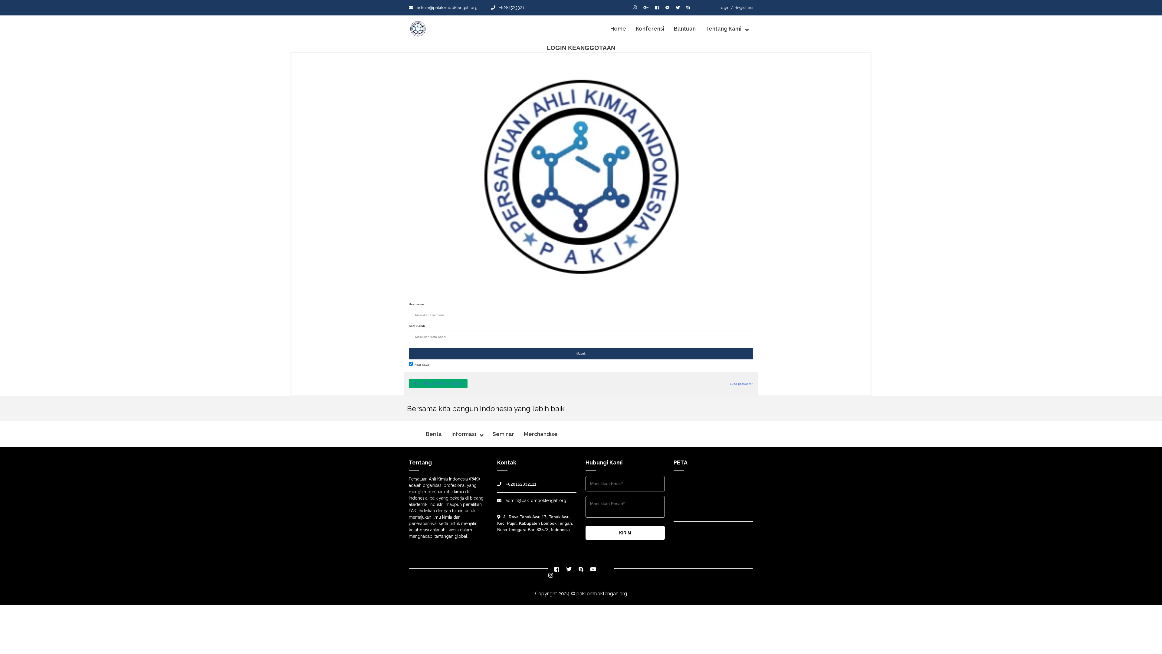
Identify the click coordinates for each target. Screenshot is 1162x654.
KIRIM (625, 532)
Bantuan (685, 28)
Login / (725, 7)
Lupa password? (741, 383)
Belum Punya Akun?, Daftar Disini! (438, 383)
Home (618, 28)
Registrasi (743, 7)
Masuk (581, 353)
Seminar (503, 434)
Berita (434, 434)
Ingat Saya (421, 364)
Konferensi (650, 28)
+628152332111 (513, 7)
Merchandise (541, 434)
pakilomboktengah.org (601, 593)
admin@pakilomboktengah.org (447, 7)
